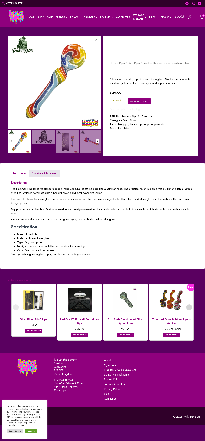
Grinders (89, 17)
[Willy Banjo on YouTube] (199, 3)
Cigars (165, 17)
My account (110, 365)
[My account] (190, 17)
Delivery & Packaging (116, 375)
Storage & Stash (138, 17)
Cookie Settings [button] (15, 430)
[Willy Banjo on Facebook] (187, 3)
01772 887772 (65, 380)
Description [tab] (19, 173)
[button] (183, 17)
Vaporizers (123, 17)
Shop (41, 17)
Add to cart (141, 101)
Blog (106, 394)
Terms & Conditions (115, 384)
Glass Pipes (134, 63)
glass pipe (122, 124)
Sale (50, 17)
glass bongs (83, 254)
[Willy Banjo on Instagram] (193, 3)
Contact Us (110, 399)
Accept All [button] (31, 430)
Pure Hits (123, 128)
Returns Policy (112, 379)
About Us (109, 360)
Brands (60, 17)
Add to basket (34, 330)
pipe (150, 124)
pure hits (159, 124)
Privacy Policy (112, 389)
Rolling (105, 17)
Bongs (74, 17)
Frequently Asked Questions (120, 370)
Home (31, 17)
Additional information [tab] (44, 173)
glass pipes (44, 254)
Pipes (152, 17)
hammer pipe (138, 124)
